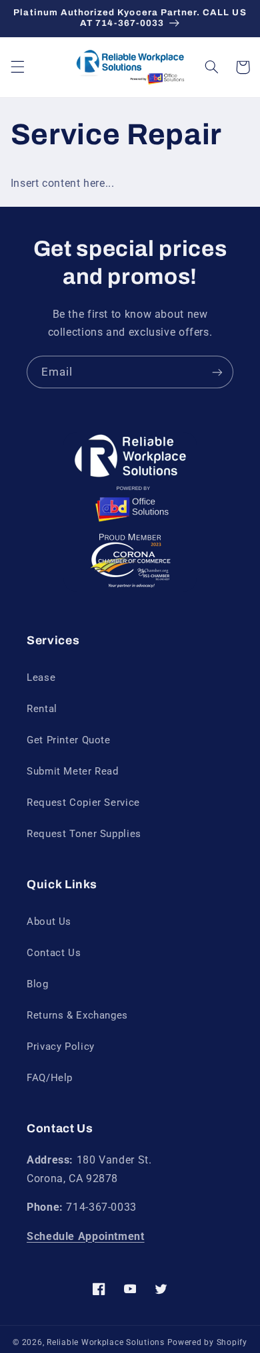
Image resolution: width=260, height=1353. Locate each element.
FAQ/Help (50, 1078)
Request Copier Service (83, 802)
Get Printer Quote (69, 740)
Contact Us (54, 953)
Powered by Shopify (207, 1342)
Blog (38, 984)
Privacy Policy (61, 1046)
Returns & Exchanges (77, 1015)
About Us (49, 921)
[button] (17, 67)
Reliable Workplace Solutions (106, 1342)
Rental (42, 709)
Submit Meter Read (73, 771)
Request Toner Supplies (84, 834)
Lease (41, 677)
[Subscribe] (217, 372)
